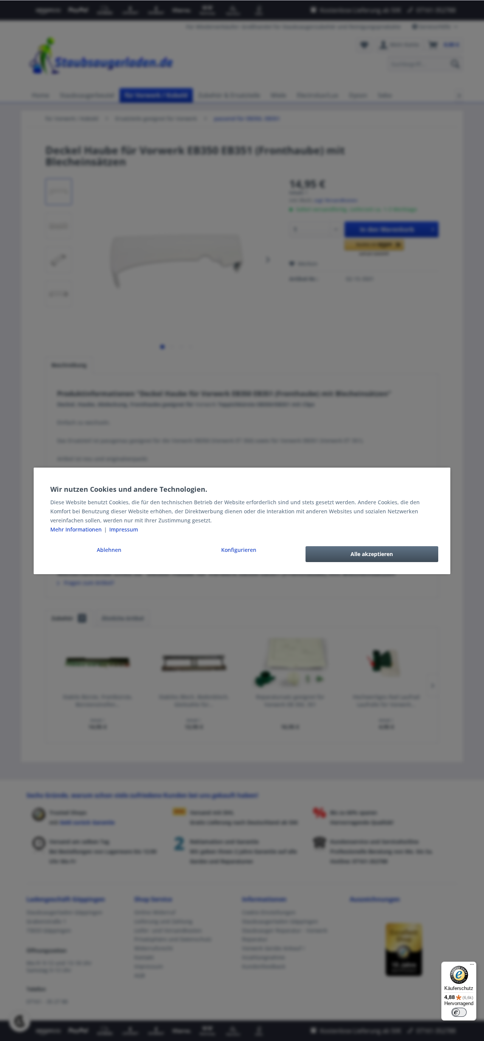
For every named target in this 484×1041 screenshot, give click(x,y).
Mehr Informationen (76, 529)
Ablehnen (109, 549)
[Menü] (471, 966)
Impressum (123, 529)
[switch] (459, 1012)
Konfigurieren (238, 549)
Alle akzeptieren (372, 554)
